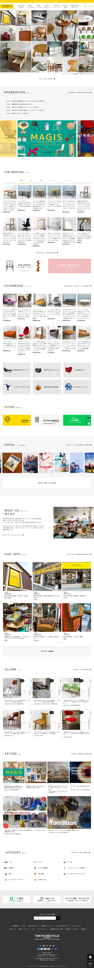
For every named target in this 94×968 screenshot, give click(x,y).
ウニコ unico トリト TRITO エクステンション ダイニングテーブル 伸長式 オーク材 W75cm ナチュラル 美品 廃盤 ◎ (54, 204)
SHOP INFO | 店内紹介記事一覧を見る (78, 554)
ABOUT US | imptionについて (12, 535)
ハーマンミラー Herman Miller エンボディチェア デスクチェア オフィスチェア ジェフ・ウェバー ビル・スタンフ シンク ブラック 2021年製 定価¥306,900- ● (24, 238)
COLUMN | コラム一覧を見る (81, 669)
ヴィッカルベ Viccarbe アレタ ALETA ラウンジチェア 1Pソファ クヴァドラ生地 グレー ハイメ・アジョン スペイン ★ (54, 313)
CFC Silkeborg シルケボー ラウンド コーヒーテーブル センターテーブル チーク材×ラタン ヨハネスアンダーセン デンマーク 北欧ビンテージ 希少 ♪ (69, 345)
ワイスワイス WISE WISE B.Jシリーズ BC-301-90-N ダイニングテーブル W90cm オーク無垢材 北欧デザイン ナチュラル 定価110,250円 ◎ (39, 204)
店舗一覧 (65, 6)
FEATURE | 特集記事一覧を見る (80, 753)
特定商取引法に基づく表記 (57, 929)
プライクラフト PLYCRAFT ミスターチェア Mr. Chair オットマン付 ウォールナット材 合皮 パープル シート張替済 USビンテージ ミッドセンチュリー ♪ (9, 314)
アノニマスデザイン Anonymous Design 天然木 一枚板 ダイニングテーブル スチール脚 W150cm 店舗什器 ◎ (25, 204)
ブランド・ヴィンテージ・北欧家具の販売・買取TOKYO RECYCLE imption (44, 966)
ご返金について (12, 929)
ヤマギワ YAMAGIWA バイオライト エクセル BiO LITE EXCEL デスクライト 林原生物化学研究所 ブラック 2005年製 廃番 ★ (84, 237)
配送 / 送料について (33, 925)
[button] (2, 1)
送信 (58, 918)
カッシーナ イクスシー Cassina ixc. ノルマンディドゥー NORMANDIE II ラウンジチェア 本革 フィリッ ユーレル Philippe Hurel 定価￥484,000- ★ (54, 346)
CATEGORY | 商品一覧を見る (79, 852)
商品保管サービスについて (47, 925)
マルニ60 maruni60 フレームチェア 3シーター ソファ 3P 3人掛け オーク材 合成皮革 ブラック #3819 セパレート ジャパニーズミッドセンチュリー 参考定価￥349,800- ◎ (69, 314)
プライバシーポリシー (42, 929)
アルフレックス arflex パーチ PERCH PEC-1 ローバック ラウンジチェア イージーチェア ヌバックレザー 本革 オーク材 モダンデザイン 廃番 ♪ (24, 313)
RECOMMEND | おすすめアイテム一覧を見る (76, 286)
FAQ (33, 929)
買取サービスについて (24, 929)
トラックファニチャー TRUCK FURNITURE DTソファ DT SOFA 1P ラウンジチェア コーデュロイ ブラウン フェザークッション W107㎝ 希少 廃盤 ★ (39, 314)
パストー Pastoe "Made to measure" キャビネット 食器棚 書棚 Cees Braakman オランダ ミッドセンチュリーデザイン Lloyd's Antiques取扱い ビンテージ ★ (39, 346)
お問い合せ (75, 929)
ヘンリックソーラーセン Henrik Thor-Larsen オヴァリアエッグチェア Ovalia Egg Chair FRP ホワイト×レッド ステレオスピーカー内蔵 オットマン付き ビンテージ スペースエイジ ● (25, 347)
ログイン (24, 925)
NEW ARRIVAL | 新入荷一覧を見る (46, 252)
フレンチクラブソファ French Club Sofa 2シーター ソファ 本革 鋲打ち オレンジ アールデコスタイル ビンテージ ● (9, 345)
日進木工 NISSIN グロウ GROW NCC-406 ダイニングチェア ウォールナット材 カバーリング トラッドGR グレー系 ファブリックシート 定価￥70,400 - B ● (9, 238)
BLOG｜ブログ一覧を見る (46, 78)
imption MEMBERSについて (62, 925)
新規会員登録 (16, 925)
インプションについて (57, 6)
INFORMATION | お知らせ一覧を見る (78, 92)
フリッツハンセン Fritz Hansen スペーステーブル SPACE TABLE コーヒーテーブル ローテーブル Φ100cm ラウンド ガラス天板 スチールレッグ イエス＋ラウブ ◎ (84, 314)
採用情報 (83, 929)
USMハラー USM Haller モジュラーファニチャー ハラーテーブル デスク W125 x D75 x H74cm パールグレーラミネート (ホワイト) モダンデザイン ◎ (69, 205)
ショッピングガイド (76, 925)
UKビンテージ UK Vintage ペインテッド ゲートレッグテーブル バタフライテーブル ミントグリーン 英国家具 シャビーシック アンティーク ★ (54, 237)
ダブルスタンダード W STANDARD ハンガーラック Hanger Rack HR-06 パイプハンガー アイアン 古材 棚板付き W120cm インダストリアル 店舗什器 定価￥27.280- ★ (69, 238)
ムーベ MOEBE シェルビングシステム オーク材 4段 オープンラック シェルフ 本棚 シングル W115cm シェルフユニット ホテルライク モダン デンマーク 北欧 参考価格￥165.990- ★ (39, 239)
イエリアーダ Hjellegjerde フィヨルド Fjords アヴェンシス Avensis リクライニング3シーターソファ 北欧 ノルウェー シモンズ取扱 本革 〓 (84, 345)
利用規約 (68, 929)
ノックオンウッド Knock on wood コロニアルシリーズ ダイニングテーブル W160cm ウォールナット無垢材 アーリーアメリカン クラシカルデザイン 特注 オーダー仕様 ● (10, 205)
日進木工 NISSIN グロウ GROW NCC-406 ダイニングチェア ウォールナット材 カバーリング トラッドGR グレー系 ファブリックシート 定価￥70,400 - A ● (83, 205)
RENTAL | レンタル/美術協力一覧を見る (77, 445)
